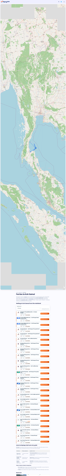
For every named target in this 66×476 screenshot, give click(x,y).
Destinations (20, 292)
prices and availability (44, 313)
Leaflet (56, 289)
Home (17, 292)
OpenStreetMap (60, 289)
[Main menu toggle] (64, 2)
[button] (58, 1)
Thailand (25, 296)
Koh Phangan (31, 298)
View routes (19, 306)
